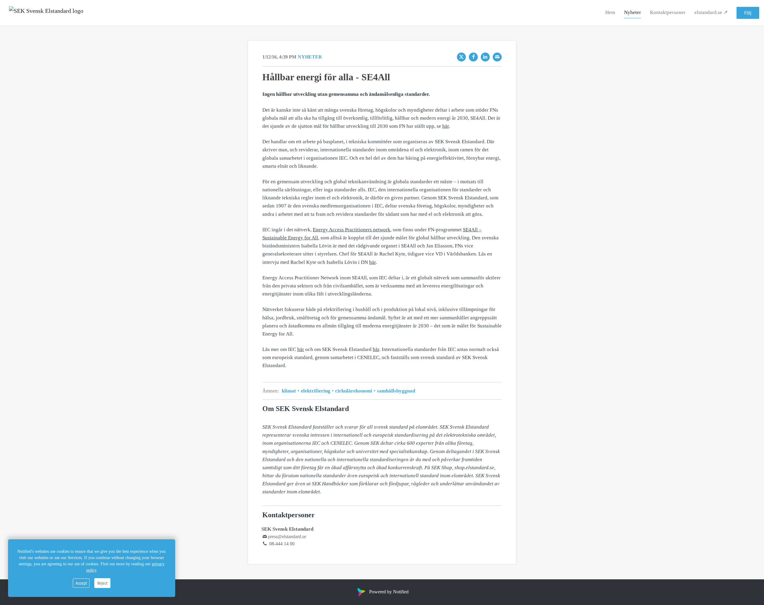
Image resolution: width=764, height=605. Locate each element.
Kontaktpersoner (668, 12)
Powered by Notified (389, 591)
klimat (289, 391)
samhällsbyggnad (395, 391)
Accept (81, 583)
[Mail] (497, 57)
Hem (610, 12)
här (445, 126)
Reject (102, 583)
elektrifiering (316, 391)
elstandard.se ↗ (711, 12)
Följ (747, 13)
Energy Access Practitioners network (351, 230)
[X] (461, 57)
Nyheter (632, 12)
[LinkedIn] (485, 57)
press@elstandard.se (287, 536)
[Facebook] (473, 57)
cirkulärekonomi (353, 391)
